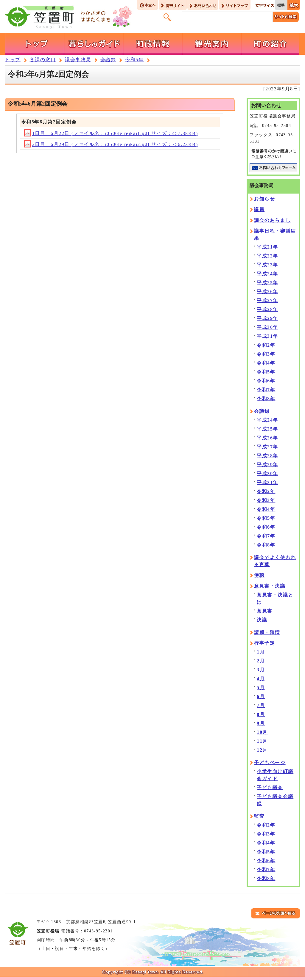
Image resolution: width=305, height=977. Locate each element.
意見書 (265, 610)
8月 (261, 714)
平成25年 (267, 282)
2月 (261, 660)
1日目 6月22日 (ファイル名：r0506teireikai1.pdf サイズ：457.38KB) (115, 133)
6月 (261, 696)
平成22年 (267, 255)
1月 (261, 651)
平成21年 (267, 246)
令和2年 (266, 345)
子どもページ (270, 762)
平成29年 (267, 318)
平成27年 (267, 300)
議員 (259, 209)
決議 (262, 619)
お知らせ (264, 198)
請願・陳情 (267, 632)
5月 (261, 687)
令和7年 (266, 389)
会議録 (108, 59)
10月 (262, 732)
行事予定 (264, 642)
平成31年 (267, 336)
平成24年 (267, 273)
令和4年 (266, 362)
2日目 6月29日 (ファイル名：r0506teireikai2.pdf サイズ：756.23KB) (115, 144)
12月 (262, 750)
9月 (261, 723)
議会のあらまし (272, 220)
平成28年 (267, 309)
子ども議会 (270, 787)
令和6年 (266, 380)
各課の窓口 (42, 59)
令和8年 (266, 398)
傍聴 (259, 575)
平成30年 (267, 327)
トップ (13, 59)
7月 (261, 705)
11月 (262, 741)
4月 (261, 678)
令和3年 (266, 353)
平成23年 (267, 264)
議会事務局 (78, 59)
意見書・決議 (270, 585)
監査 (259, 816)
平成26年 (267, 291)
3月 (261, 669)
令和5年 (134, 59)
